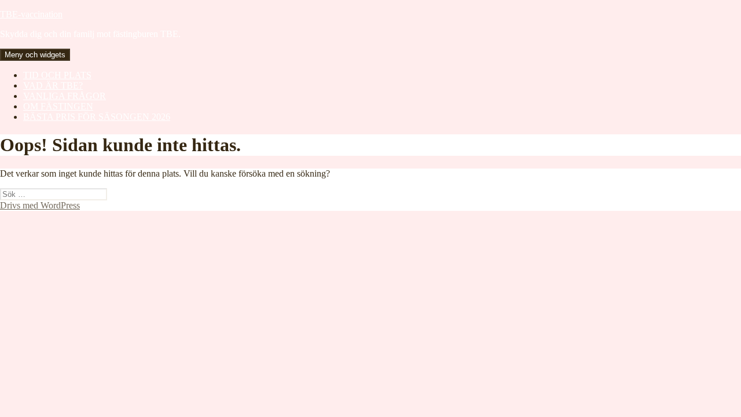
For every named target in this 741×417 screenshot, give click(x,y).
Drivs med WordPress (40, 205)
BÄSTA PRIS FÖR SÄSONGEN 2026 (96, 117)
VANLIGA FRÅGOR (64, 96)
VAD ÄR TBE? (53, 85)
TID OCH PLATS (57, 75)
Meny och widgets (35, 54)
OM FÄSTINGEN (58, 106)
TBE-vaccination (31, 14)
